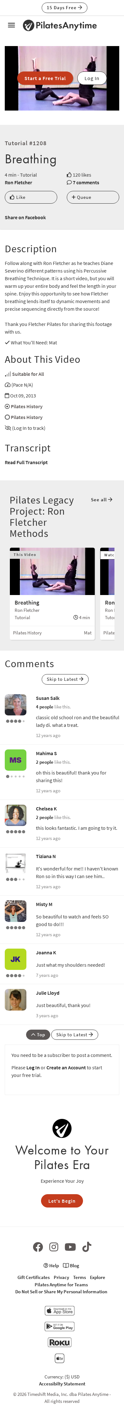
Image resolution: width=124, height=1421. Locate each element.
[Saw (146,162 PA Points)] (15, 720)
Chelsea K (46, 808)
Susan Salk (47, 698)
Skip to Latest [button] (63, 679)
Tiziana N (46, 856)
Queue (83, 197)
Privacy (61, 1277)
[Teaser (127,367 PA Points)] (15, 831)
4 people (44, 707)
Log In (33, 1067)
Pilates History (27, 406)
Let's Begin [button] (62, 1201)
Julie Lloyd (47, 993)
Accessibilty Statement (62, 1384)
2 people (44, 762)
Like (20, 197)
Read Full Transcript (26, 462)
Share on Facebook (25, 217)
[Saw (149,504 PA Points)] (15, 975)
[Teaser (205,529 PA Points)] (15, 927)
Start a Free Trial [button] (45, 78)
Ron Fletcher (18, 182)
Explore (97, 1277)
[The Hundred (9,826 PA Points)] (15, 776)
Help (53, 1265)
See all (99, 500)
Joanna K (46, 952)
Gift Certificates (33, 1277)
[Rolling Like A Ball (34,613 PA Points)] (15, 879)
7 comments (86, 182)
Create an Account (66, 1067)
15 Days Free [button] (62, 7)
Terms (79, 1277)
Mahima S (46, 753)
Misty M (44, 904)
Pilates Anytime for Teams (61, 1285)
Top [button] (40, 1035)
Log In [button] (92, 78)
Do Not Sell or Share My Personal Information (61, 1292)
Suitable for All (28, 374)
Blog (74, 1265)
